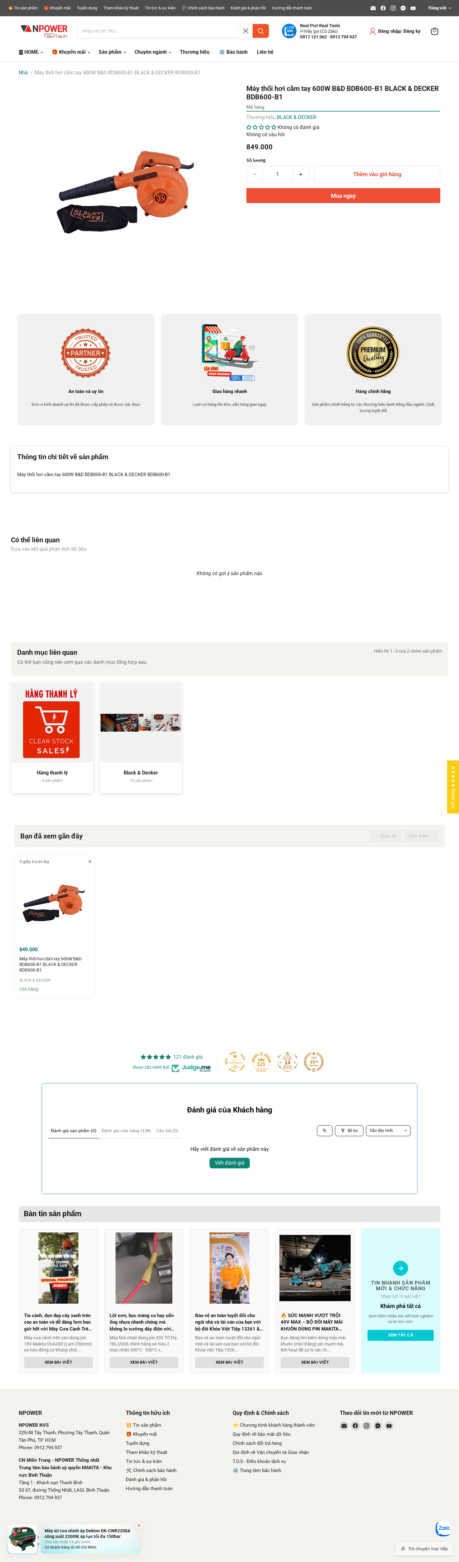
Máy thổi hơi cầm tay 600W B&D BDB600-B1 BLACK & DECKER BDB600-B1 (50, 964)
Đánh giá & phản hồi (248, 8)
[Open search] (325, 1130)
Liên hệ (265, 52)
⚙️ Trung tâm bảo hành (257, 1470)
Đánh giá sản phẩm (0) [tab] (73, 1130)
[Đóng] (139, 1525)
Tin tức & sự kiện (160, 8)
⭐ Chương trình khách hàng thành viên (274, 1425)
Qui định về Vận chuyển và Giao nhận (271, 1452)
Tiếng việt (437, 8)
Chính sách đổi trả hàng (257, 1443)
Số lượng (255, 160)
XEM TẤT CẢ (400, 1335)
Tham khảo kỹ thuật (121, 8)
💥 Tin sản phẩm (23, 8)
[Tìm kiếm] (261, 31)
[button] (262, 127)
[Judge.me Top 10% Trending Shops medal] (314, 1062)
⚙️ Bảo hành (233, 52)
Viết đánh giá (229, 1163)
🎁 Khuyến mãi (57, 8)
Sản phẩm (111, 52)
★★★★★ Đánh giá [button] (453, 786)
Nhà (23, 73)
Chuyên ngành (151, 52)
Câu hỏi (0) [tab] (167, 1130)
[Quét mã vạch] (246, 31)
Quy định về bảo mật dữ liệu (261, 1434)
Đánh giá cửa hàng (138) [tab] (126, 1130)
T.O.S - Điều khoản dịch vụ (259, 1461)
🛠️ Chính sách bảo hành (203, 8)
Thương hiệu (195, 52)
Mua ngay (343, 195)
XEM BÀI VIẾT (58, 1362)
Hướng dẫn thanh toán (292, 8)
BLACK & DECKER (296, 117)
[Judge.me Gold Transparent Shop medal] (235, 1062)
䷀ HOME (29, 52)
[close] (90, 861)
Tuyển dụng (87, 8)
